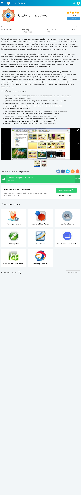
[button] (78, 129)
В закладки (74, 19)
